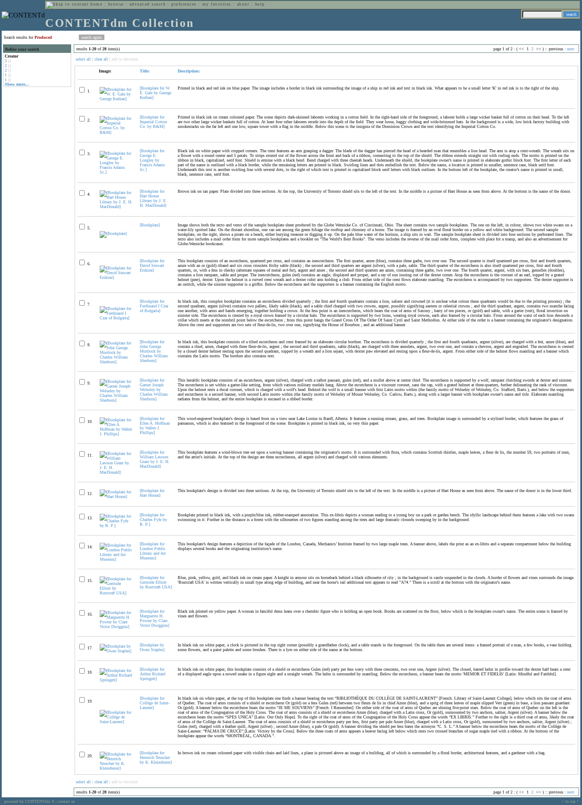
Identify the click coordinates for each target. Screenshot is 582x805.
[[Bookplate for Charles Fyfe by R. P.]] (116, 525)
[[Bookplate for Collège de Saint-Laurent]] (116, 721)
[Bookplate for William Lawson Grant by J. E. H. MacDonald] (155, 459)
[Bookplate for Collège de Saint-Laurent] (155, 703)
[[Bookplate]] (113, 233)
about (243, 4)
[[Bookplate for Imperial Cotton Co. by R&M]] (116, 132)
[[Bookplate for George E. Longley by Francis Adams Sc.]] (116, 172)
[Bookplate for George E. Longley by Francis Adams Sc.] (152, 160)
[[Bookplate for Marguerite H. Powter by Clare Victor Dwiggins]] (116, 626)
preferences (183, 4)
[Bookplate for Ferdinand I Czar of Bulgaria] (154, 306)
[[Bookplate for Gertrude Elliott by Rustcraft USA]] (116, 593)
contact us (66, 801)
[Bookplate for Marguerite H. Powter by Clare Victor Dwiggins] (154, 618)
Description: (189, 71)
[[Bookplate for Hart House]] (116, 496)
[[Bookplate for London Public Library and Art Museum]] (116, 559)
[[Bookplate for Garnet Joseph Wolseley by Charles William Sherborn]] (116, 400)
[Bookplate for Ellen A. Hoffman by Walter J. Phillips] (155, 425)
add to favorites (125, 59)
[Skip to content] (67, 4)
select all (83, 59)
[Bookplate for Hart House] (152, 493)
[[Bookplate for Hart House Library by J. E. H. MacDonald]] (116, 206)
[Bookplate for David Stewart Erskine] (152, 265)
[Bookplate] (150, 225)
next (570, 48)
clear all (101, 59)
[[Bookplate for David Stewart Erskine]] (116, 277)
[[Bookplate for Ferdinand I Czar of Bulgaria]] (116, 318)
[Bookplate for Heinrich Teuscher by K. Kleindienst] (156, 757)
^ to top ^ (570, 801)
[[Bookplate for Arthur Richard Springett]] (116, 680)
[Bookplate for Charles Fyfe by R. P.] (153, 520)
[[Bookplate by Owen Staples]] (116, 651)
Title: (145, 71)
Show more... (17, 84)
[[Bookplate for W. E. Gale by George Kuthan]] (116, 98)
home (96, 4)
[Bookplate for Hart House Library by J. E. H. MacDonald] (153, 198)
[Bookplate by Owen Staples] (152, 647)
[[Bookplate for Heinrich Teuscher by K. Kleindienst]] (116, 768)
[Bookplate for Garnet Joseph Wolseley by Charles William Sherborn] (154, 389)
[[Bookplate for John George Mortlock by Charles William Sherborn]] (116, 361)
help (260, 4)
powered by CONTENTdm (29, 801)
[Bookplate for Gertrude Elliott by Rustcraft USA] (156, 582)
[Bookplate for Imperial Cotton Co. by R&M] (153, 122)
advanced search (148, 4)
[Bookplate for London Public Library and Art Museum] (153, 550)
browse (116, 4)
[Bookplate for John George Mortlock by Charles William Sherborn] (154, 351)
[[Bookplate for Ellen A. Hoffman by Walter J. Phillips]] (116, 433)
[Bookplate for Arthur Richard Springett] (152, 674)
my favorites (216, 4)
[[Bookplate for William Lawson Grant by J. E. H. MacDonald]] (116, 472)
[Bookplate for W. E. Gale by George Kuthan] (155, 93)
